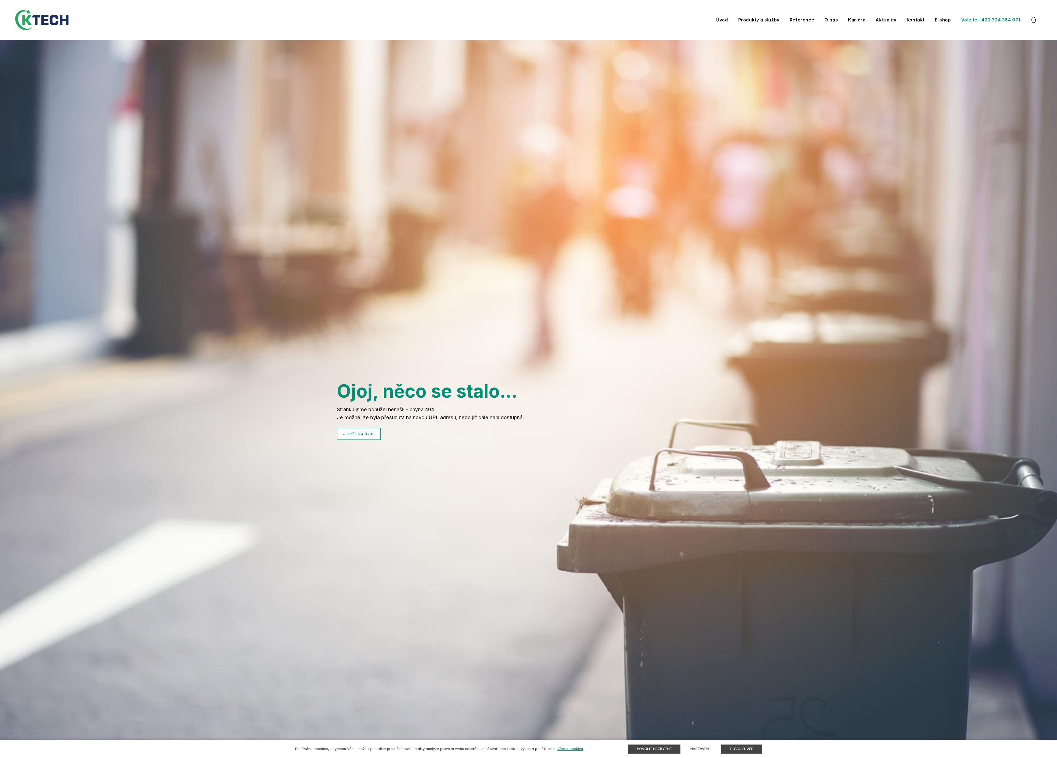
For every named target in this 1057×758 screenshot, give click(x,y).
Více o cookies (570, 749)
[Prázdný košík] (1033, 20)
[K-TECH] (42, 20)
